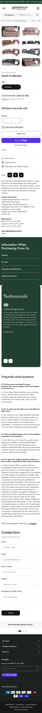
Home (3, 21)
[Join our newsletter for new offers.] (37, 668)
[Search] (37, 15)
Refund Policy (10, 705)
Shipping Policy (14, 707)
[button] (4, 8)
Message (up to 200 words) (12, 591)
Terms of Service (31, 705)
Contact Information (27, 707)
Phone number (7, 566)
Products (10, 21)
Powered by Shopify (21, 710)
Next (39, 21)
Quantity (4, 116)
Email (4, 554)
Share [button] (3, 175)
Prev (34, 21)
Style (3, 82)
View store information (14, 127)
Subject (5, 579)
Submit (10, 613)
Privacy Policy (20, 705)
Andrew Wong (9, 332)
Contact (33, 523)
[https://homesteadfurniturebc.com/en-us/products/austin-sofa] (10, 175)
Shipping (5, 99)
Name (4, 542)
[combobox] (28, 15)
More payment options (21, 145)
